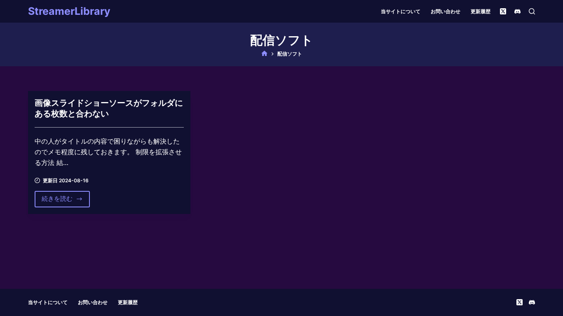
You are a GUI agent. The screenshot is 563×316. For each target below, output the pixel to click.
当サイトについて (400, 11)
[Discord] (517, 11)
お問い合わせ (445, 11)
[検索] (532, 11)
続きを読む (57, 201)
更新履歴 (480, 11)
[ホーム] (264, 54)
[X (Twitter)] (503, 11)
